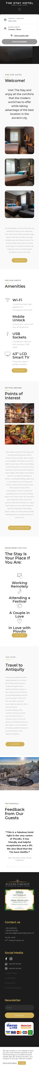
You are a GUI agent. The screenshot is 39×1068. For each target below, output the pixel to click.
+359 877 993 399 (14, 980)
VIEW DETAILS (19, 145)
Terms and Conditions (13, 1004)
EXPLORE (15, 744)
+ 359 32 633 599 (11, 945)
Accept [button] (21, 1063)
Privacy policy (10, 999)
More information (10, 1063)
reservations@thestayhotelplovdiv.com (19, 950)
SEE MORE (19, 635)
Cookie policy (10, 994)
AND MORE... (19, 370)
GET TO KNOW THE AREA (19, 528)
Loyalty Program (11, 990)
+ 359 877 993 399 (11, 947)
